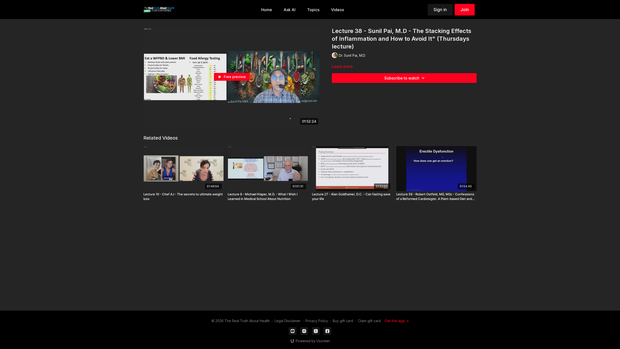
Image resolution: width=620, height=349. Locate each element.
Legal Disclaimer (288, 321)
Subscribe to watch (401, 78)
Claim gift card (369, 321)
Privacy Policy (316, 321)
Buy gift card (343, 321)
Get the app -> (397, 321)
